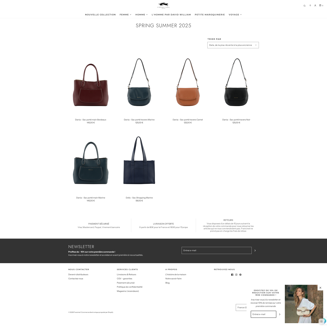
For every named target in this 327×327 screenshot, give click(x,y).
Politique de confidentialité (129, 287)
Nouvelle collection (100, 14)
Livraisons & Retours (126, 274)
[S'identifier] (315, 5)
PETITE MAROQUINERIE (210, 14)
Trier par (214, 39)
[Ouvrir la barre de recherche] (304, 5)
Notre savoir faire (173, 278)
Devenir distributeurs (78, 274)
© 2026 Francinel (74, 312)
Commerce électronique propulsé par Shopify (97, 312)
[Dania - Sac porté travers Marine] (139, 84)
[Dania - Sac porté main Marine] (90, 162)
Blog (167, 282)
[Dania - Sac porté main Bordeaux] (90, 84)
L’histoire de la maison (175, 274)
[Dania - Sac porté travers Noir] (236, 84)
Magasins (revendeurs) (128, 291)
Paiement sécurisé (126, 282)
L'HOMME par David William (171, 14)
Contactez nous (75, 278)
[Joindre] (255, 250)
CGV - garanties (124, 278)
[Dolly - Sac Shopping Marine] (139, 162)
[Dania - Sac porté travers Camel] (187, 84)
